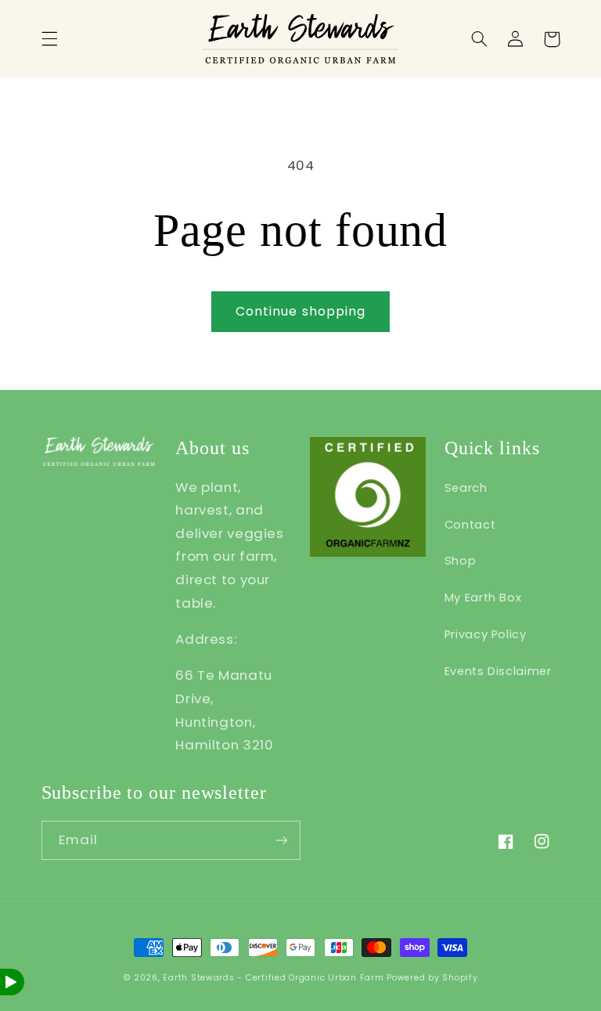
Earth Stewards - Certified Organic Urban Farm (273, 978)
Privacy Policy (485, 634)
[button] (49, 39)
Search (466, 488)
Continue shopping (300, 311)
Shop (460, 561)
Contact (469, 525)
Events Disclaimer (498, 671)
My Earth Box (483, 597)
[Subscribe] (282, 840)
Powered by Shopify (432, 978)
